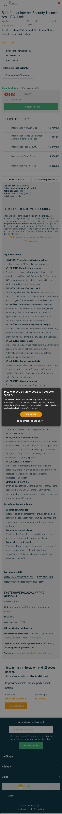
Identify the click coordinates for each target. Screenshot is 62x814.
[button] (31, 421)
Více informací (32, 408)
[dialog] (31, 407)
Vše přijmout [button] (31, 414)
